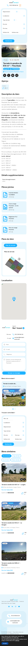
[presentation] (5, 397)
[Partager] (16, 75)
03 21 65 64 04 (13, 5)
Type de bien (16, 456)
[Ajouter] (8, 75)
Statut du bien (16, 460)
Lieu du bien (6, 460)
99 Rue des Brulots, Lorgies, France (12, 487)
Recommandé (6, 456)
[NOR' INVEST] (14, 2)
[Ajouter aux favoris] (4, 75)
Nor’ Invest (17, 328)
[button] (20, 5)
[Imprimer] (12, 75)
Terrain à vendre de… (9, 383)
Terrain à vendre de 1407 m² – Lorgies (14, 484)
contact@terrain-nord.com (19, 338)
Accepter (5, 643)
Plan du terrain (10, 245)
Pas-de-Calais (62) (14, 60)
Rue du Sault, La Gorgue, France (12, 386)
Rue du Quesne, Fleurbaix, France (11, 567)
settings (17, 640)
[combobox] (10, 11)
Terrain (5, 60)
